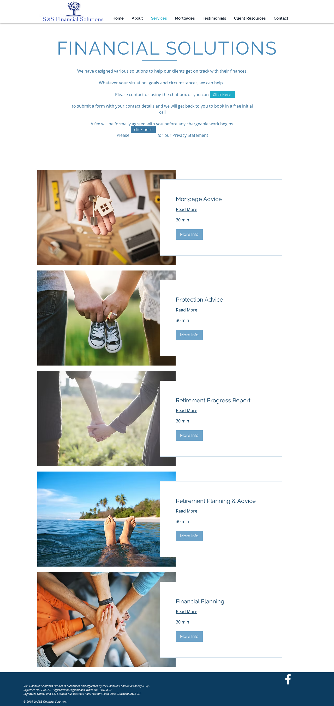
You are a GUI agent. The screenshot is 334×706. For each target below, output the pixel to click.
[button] (189, 234)
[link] (221, 199)
